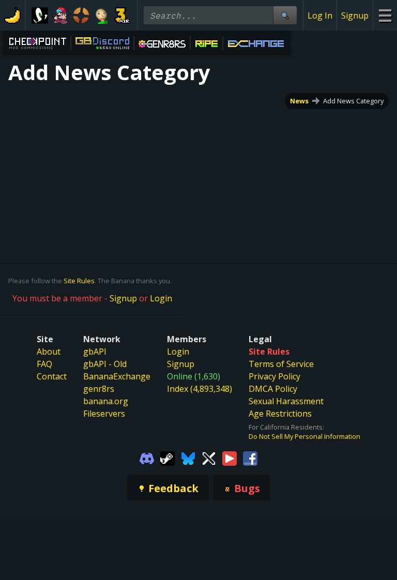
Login (161, 298)
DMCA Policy (273, 388)
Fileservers (104, 413)
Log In (320, 15)
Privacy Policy (274, 376)
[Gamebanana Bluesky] (188, 457)
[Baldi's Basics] (101, 15)
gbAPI (94, 351)
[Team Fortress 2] (81, 15)
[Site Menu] (385, 15)
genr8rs (98, 388)
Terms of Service (281, 364)
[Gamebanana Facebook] (250, 457)
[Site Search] (285, 15)
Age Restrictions (280, 413)
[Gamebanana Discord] (147, 457)
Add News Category (353, 100)
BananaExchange (116, 376)
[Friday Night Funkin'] (60, 15)
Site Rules (79, 280)
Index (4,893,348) (199, 388)
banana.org (105, 401)
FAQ (44, 364)
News (299, 100)
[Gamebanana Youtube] (229, 457)
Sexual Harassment (286, 401)
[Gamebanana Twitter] (209, 457)
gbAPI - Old (105, 364)
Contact (52, 376)
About (48, 351)
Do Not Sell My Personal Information (304, 436)
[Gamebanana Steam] (167, 457)
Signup (355, 15)
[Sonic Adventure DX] (39, 15)
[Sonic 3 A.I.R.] (122, 15)
